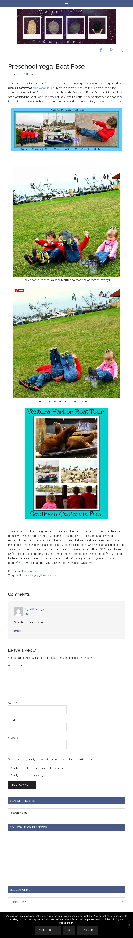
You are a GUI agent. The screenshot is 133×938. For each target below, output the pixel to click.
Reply (17, 631)
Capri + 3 (66, 26)
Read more (87, 930)
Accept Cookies (48, 930)
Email (12, 720)
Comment (15, 666)
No (69, 930)
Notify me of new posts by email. (31, 775)
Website (13, 737)
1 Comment (30, 74)
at (26, 613)
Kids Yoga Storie (43, 88)
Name (12, 703)
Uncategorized (29, 571)
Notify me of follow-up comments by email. (37, 768)
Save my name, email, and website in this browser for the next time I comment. (56, 759)
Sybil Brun (31, 609)
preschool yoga (31, 575)
